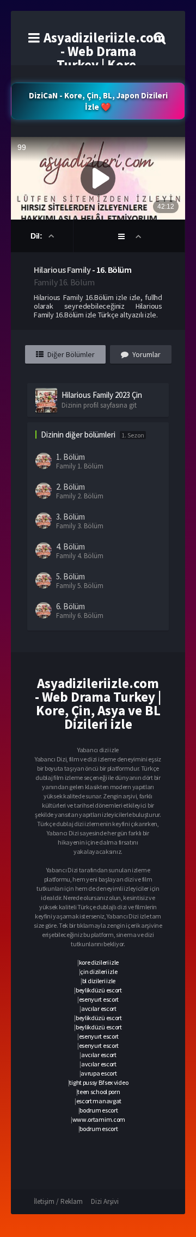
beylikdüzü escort (99, 990)
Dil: (37, 236)
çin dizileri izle (98, 971)
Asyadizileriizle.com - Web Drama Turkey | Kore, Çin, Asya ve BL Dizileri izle (105, 65)
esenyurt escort (99, 999)
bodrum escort (98, 1110)
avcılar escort (99, 1008)
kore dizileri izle (99, 962)
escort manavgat (99, 1101)
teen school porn (98, 1092)
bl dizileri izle (98, 981)
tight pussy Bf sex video (98, 1082)
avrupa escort (99, 1073)
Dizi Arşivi (105, 1201)
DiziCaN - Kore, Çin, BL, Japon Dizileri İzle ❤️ (98, 101)
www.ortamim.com (99, 1119)
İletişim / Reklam (58, 1201)
